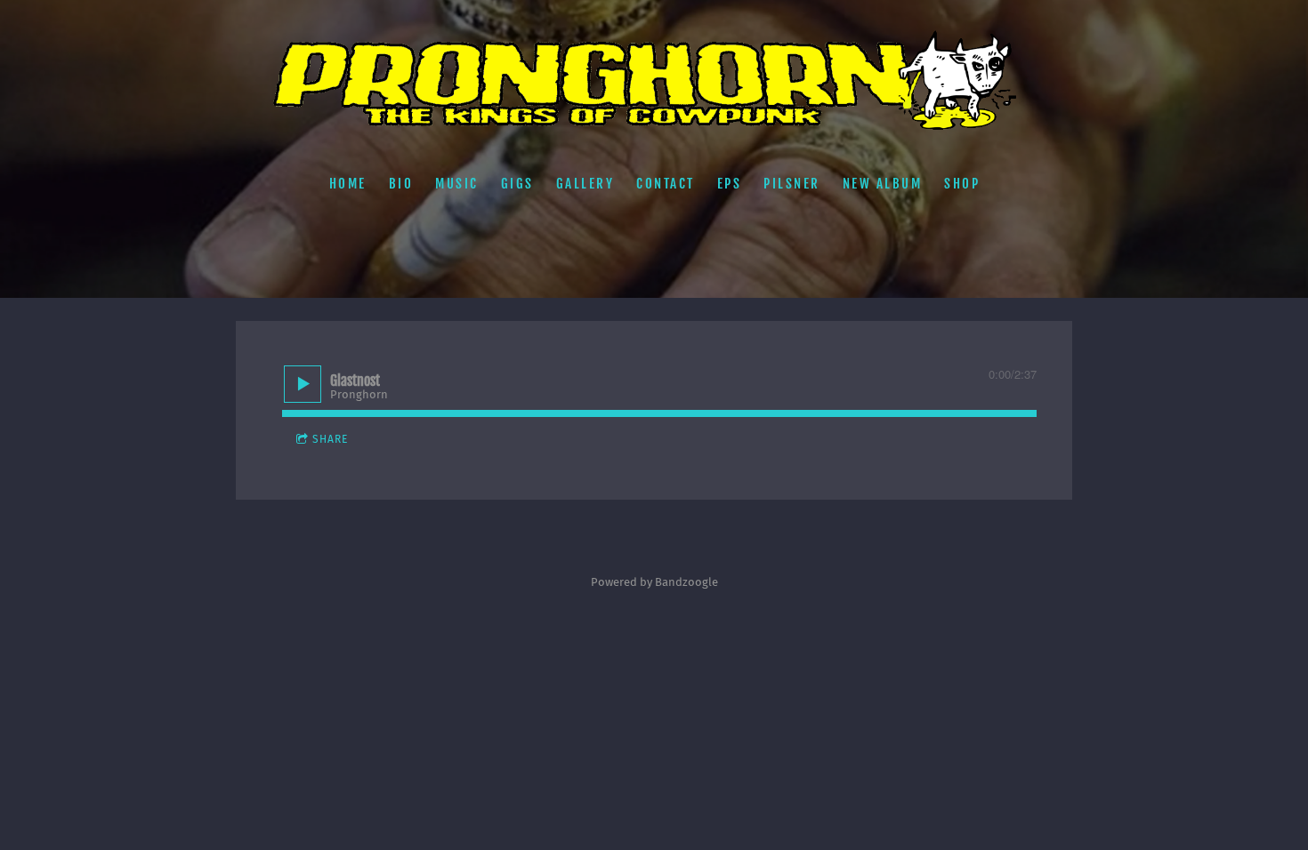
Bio (400, 182)
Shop (962, 182)
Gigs (516, 182)
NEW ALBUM (882, 182)
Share (330, 439)
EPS (728, 182)
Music (457, 182)
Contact (665, 182)
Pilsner (791, 182)
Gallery (584, 182)
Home (347, 182)
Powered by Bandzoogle (654, 582)
